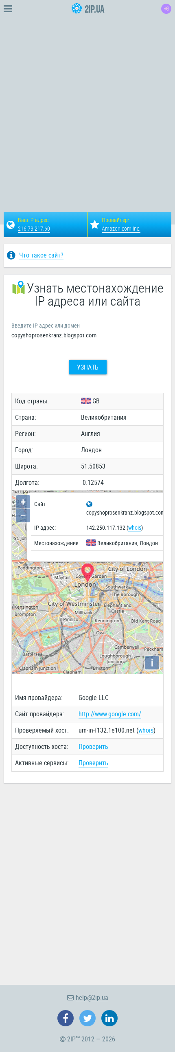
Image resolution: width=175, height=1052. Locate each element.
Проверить (93, 746)
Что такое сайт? (41, 255)
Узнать (87, 367)
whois (134, 527)
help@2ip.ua (92, 997)
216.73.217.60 (34, 228)
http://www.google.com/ (110, 713)
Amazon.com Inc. (121, 228)
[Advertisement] (87, 105)
